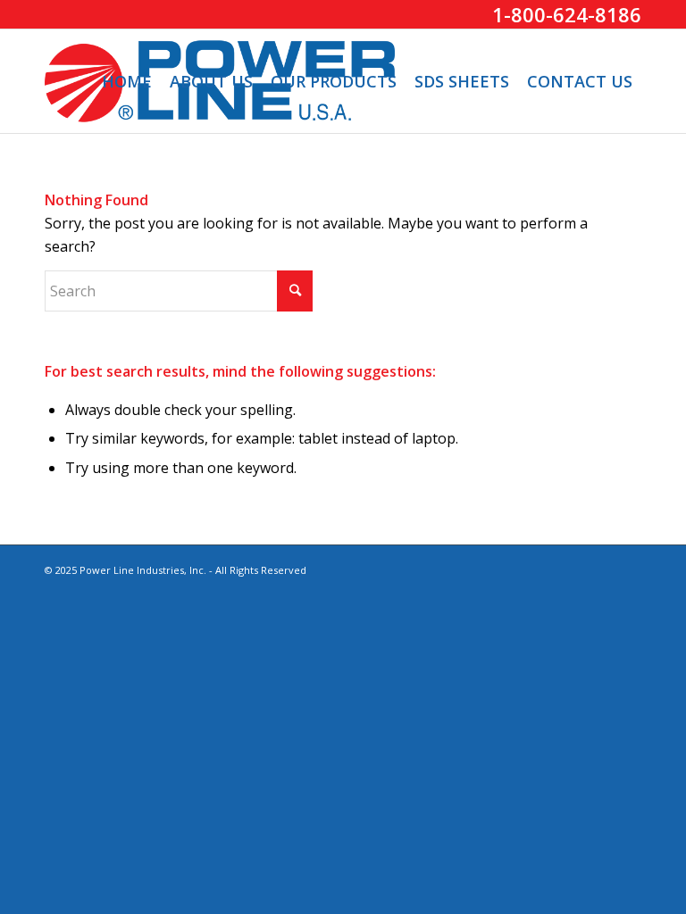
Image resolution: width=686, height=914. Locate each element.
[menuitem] (127, 81)
